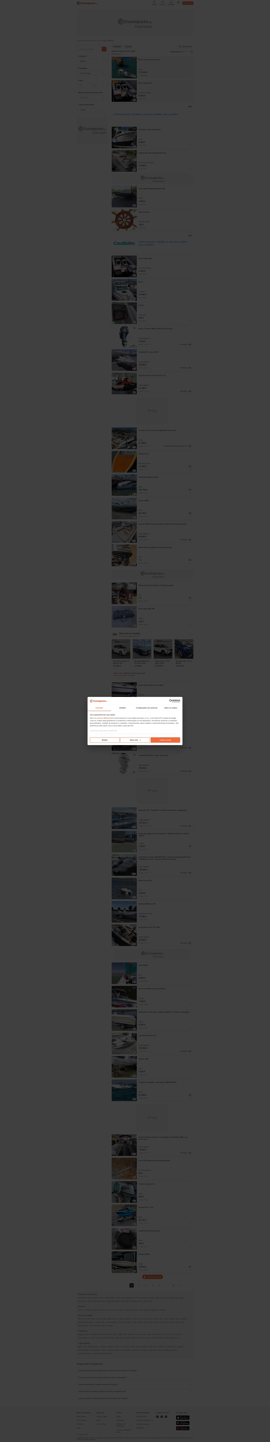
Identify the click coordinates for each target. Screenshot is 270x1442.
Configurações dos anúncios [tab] (146, 708)
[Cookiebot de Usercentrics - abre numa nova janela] (171, 700)
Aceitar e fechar (165, 740)
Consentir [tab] (99, 708)
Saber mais (134, 740)
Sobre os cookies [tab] (170, 708)
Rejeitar (105, 740)
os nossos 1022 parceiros (105, 718)
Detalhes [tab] (122, 708)
